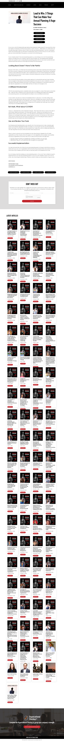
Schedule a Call (12, 0)
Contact (28, 4)
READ (40, 4)
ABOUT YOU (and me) (18, 4)
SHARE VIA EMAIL (39, 42)
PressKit (46, 4)
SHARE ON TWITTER (39, 36)
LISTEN (35, 4)
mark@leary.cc (11, 166)
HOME (9, 4)
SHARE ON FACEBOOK (39, 33)
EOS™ (52, 4)
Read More (10, 238)
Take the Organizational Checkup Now (32, 726)
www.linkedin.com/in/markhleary (15, 165)
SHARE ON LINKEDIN (39, 39)
